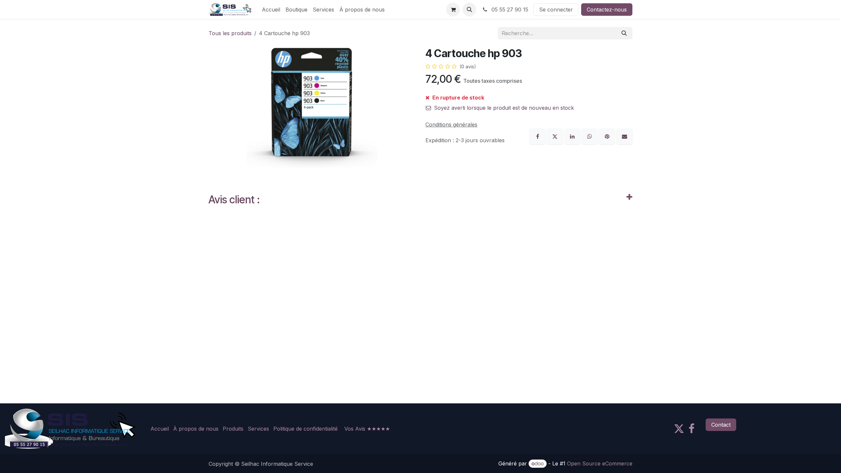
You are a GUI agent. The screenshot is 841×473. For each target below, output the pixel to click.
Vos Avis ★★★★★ (367, 428)
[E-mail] (624, 135)
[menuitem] (271, 9)
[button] (469, 9)
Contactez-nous (607, 9)
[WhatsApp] (590, 135)
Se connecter (556, 9)
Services (258, 428)
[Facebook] (538, 135)
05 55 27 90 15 (509, 9)
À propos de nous (195, 428)
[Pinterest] (608, 135)
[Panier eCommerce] (453, 9)
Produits (233, 428)
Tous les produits (230, 33)
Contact (721, 424)
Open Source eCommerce (599, 463)
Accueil (159, 428)
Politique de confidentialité (305, 428)
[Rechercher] (624, 33)
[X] (555, 135)
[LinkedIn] (573, 135)
